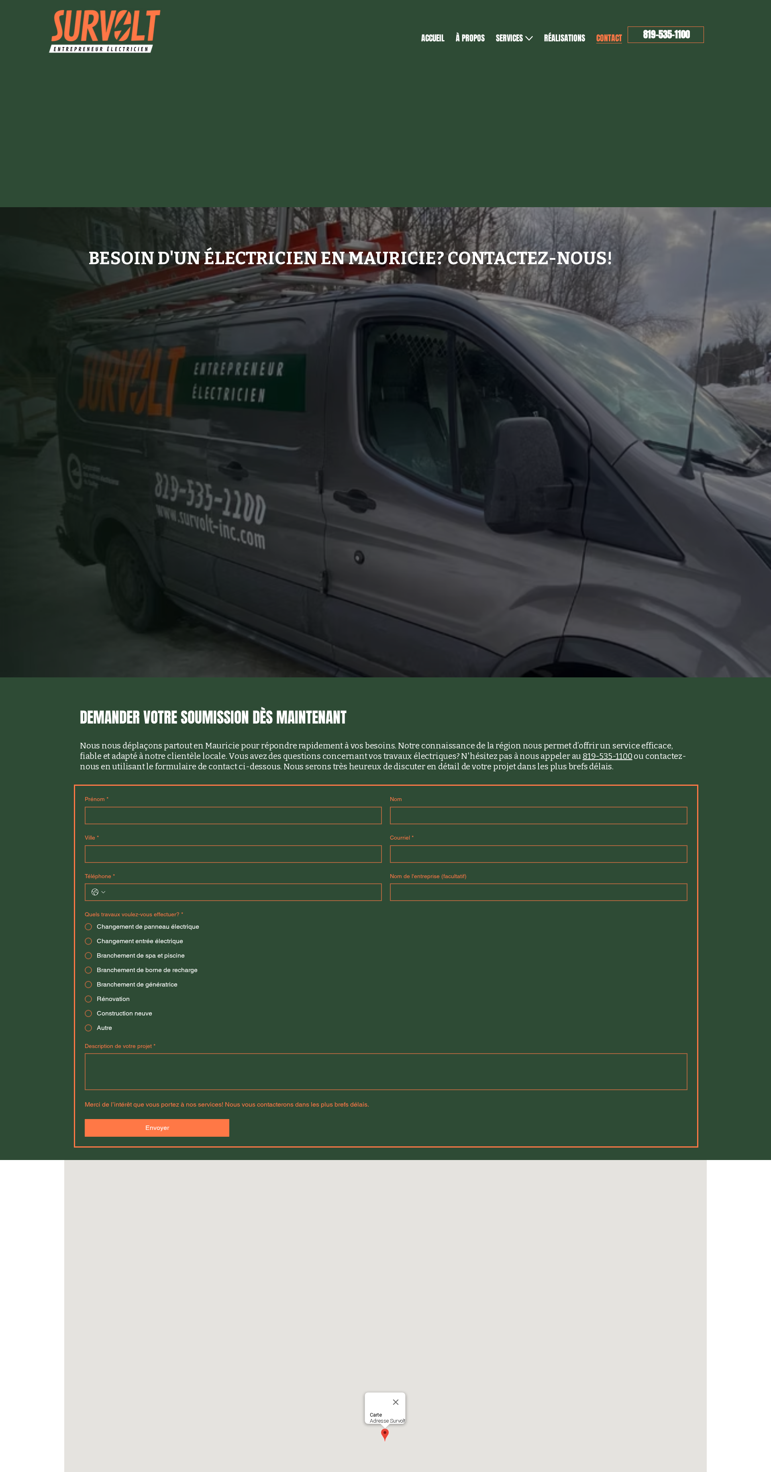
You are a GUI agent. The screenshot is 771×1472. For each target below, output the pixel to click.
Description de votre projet (120, 1046)
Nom (396, 799)
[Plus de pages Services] (529, 38)
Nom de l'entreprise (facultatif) (428, 876)
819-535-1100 (607, 756)
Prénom (96, 799)
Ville (92, 837)
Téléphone (100, 876)
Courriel (402, 837)
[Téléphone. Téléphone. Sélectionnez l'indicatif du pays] (98, 892)
